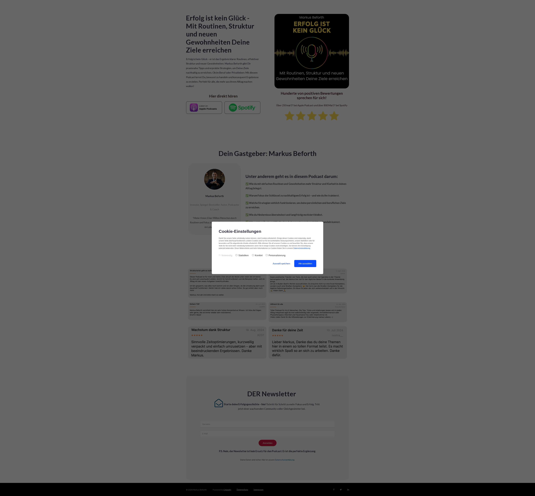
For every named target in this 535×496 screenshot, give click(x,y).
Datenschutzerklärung (301, 248)
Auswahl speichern (281, 263)
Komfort (258, 255)
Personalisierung (277, 255)
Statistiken (243, 255)
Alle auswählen (305, 263)
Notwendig (227, 255)
